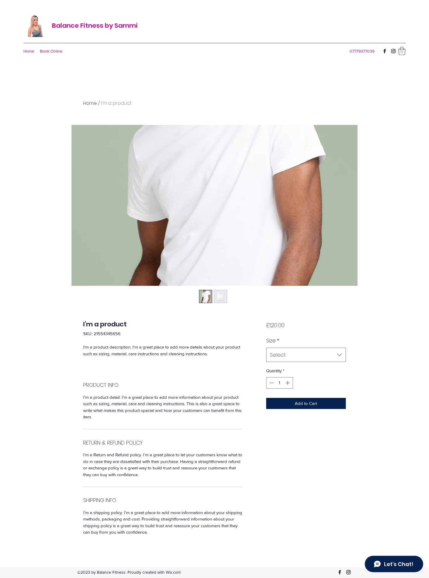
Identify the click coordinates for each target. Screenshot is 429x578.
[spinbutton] (279, 382)
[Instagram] (393, 51)
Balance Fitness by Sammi (95, 25)
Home (90, 103)
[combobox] (306, 355)
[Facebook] (385, 51)
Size (272, 340)
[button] (401, 51)
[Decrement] (271, 382)
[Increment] (288, 382)
